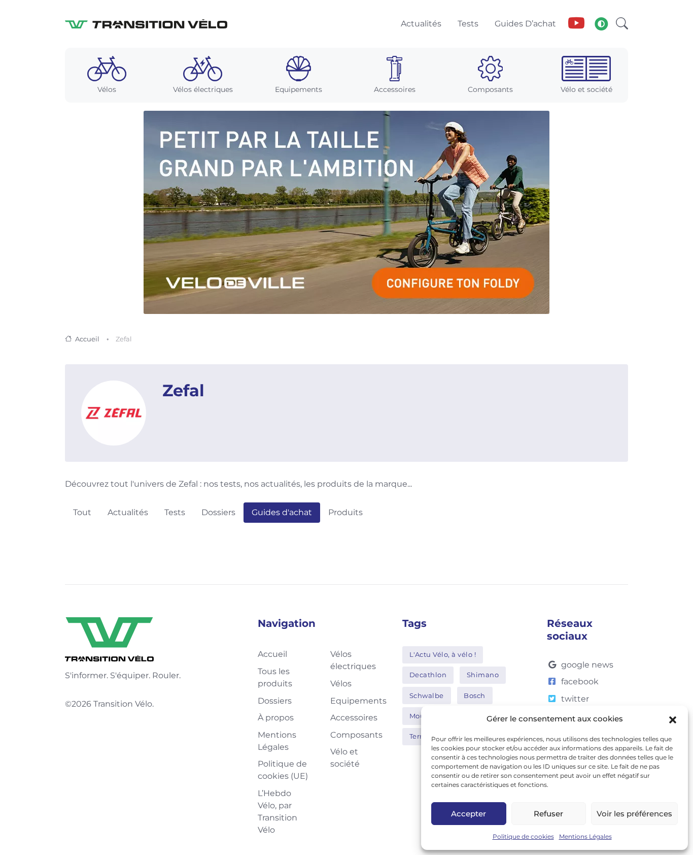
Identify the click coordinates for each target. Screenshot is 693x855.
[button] (673, 719)
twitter (575, 699)
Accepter (468, 813)
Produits (345, 512)
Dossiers (218, 512)
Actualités (128, 512)
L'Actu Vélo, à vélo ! (442, 654)
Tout (82, 512)
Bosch (475, 695)
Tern (417, 736)
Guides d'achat (282, 512)
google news (587, 665)
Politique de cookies (523, 836)
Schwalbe (426, 695)
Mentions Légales (585, 836)
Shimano (483, 675)
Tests (174, 512)
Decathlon (428, 675)
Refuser (548, 813)
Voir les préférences (634, 813)
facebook (580, 681)
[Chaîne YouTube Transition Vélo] (576, 24)
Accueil (87, 339)
